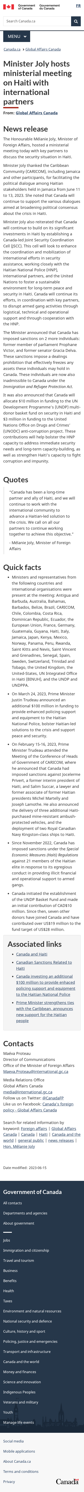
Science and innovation (22, 1382)
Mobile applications (19, 1451)
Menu (15, 36)
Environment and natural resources (32, 1311)
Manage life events (18, 1422)
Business (10, 1270)
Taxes (7, 1301)
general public (31, 1140)
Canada (28, 1134)
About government (18, 1223)
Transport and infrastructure (27, 1351)
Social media (13, 1441)
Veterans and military (20, 1402)
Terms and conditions (21, 1471)
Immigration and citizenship (26, 1250)
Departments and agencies (25, 1213)
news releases (61, 1140)
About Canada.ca (17, 1461)
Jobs (6, 1240)
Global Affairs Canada (43, 49)
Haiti (43, 1134)
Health (8, 1291)
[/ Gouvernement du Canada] (31, 6)
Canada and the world (21, 1361)
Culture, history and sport (24, 1331)
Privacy (9, 1481)
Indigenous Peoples (19, 1392)
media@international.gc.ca (27, 1092)
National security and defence (27, 1321)
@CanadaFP (53, 1098)
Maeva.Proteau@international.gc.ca (35, 1071)
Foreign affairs (34, 1128)
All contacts (12, 1203)
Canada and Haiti (31, 954)
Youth (8, 1412)
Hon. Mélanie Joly (19, 1146)
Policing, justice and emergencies (30, 1341)
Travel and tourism (18, 1260)
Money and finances (19, 1371)
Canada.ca (12, 49)
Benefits (10, 1280)
